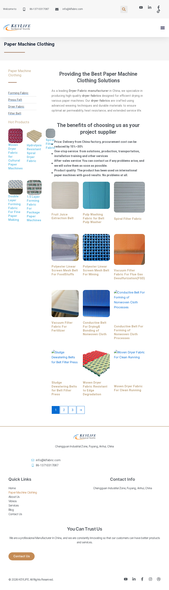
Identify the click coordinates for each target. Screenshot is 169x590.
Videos (12, 501)
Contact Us (15, 514)
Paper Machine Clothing (22, 492)
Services (13, 505)
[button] (124, 9)
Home (12, 488)
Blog (11, 509)
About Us (14, 496)
